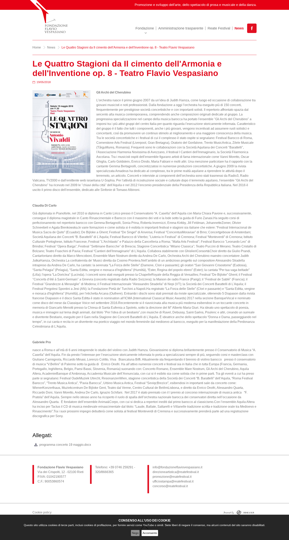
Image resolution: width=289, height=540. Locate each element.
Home (36, 47)
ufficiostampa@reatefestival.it (173, 481)
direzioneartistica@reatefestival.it (176, 472)
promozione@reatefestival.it (172, 476)
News (239, 28)
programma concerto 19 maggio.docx (65, 444)
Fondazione (144, 28)
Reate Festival (219, 28)
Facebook (252, 28)
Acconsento (150, 533)
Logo (56, 17)
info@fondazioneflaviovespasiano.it (177, 467)
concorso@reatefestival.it (170, 486)
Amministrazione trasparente (180, 28)
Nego (135, 533)
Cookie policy (42, 512)
